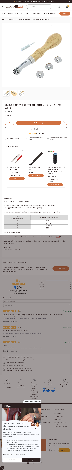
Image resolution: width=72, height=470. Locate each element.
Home (3, 19)
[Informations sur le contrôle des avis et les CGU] (27, 290)
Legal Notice (57, 414)
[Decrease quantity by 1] (6, 123)
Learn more (61, 268)
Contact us (40, 414)
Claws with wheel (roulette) (41, 19)
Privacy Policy (58, 419)
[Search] (28, 7)
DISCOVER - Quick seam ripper (15, 168)
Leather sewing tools (24, 19)
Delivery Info (40, 419)
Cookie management (60, 427)
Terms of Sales (58, 416)
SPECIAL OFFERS (13, 13)
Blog (64, 14)
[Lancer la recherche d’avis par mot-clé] (70, 305)
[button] (65, 123)
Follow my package (42, 416)
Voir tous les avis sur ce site (18, 293)
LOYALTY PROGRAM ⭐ (51, 13)
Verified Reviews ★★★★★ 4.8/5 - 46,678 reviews (34, 1)
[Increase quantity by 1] (13, 123)
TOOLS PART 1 (11, 19)
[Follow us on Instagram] (33, 463)
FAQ (38, 425)
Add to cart (38, 123)
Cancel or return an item (44, 422)
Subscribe (63, 450)
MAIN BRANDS (37, 13)
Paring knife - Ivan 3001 (34, 168)
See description (36, 129)
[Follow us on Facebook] (37, 463)
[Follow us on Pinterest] (41, 463)
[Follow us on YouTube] (28, 463)
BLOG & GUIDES (25, 13)
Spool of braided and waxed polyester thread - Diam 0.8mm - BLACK (55, 171)
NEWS (3, 13)
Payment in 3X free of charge (60, 423)
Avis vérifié (68, 311)
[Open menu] (3, 6)
